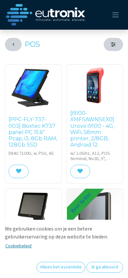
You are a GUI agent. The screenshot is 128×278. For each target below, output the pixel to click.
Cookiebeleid (18, 246)
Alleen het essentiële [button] (61, 267)
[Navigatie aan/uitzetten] (115, 15)
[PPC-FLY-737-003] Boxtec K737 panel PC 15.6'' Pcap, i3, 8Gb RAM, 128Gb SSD (33, 132)
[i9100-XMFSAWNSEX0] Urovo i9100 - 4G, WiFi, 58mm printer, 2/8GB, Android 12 (92, 129)
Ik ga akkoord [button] (105, 267)
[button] (19, 171)
